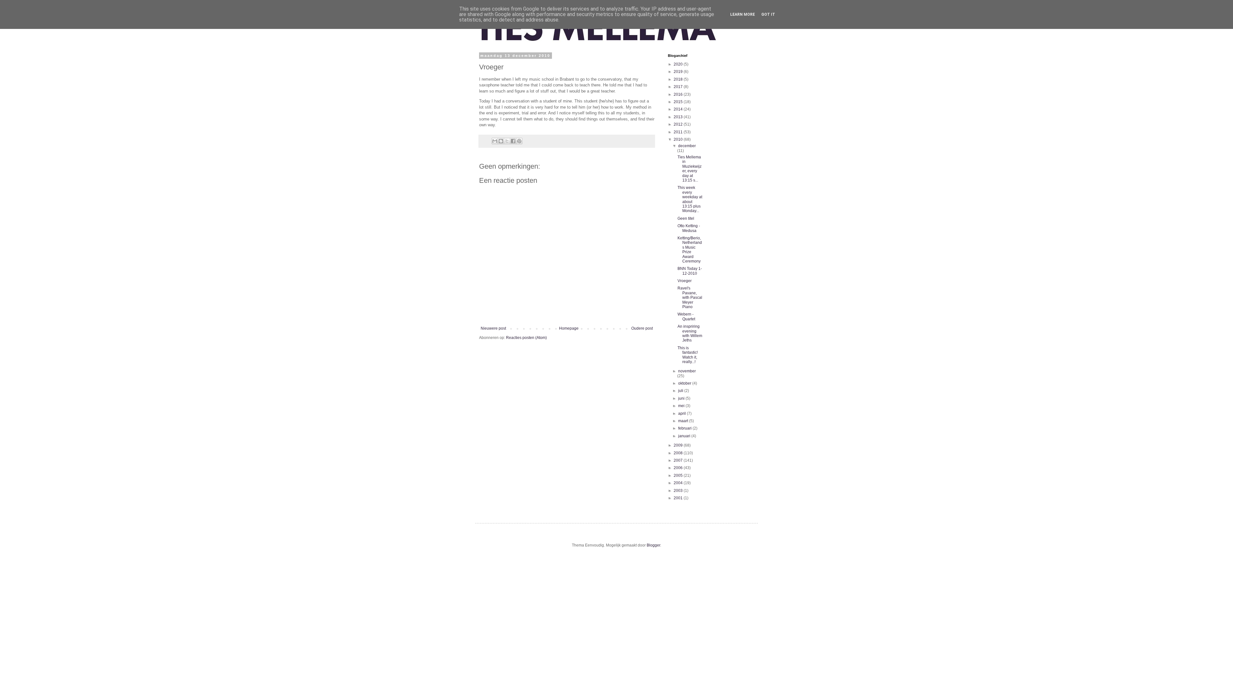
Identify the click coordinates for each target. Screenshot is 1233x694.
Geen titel (686, 218)
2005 (679, 475)
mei (682, 406)
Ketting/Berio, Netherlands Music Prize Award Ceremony (690, 249)
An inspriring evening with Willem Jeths (690, 333)
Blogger (653, 545)
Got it (768, 14)
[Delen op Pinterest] (519, 141)
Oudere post (642, 328)
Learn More (742, 14)
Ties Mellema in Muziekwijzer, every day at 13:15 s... (690, 168)
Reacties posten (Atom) (526, 337)
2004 (679, 483)
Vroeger (685, 281)
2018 (679, 79)
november (687, 371)
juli (681, 390)
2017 (679, 87)
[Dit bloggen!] (501, 141)
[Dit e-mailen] (495, 141)
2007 (679, 460)
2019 (679, 71)
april (682, 413)
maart (683, 421)
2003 (679, 490)
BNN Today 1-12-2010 (690, 270)
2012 (679, 124)
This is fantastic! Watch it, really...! (688, 355)
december (687, 146)
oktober (685, 383)
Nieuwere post (493, 328)
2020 (679, 64)
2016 (679, 94)
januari (684, 436)
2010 (679, 139)
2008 (679, 453)
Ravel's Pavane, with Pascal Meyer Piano (690, 297)
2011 (679, 132)
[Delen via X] (507, 141)
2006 (679, 468)
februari (685, 428)
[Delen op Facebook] (513, 141)
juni (682, 398)
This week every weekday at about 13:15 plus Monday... (690, 199)
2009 (679, 445)
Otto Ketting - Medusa (689, 228)
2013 (679, 117)
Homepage (569, 328)
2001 (679, 498)
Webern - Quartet (686, 316)
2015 (679, 102)
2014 (679, 109)
